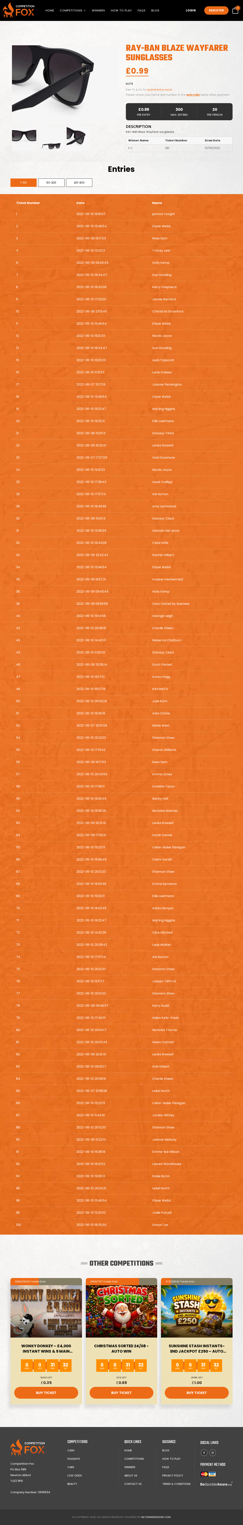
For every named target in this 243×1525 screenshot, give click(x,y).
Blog (155, 10)
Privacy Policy (172, 1475)
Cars (70, 1467)
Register (216, 10)
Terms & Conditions (176, 1484)
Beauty (72, 1484)
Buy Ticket (46, 1392)
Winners (98, 10)
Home (50, 10)
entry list (193, 95)
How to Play (121, 10)
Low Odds (74, 1475)
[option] (24, 139)
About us (130, 1475)
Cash (70, 1450)
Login (191, 10)
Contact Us (133, 1484)
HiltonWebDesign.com (156, 1517)
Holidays (73, 1459)
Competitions (71, 10)
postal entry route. (160, 90)
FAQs (142, 10)
